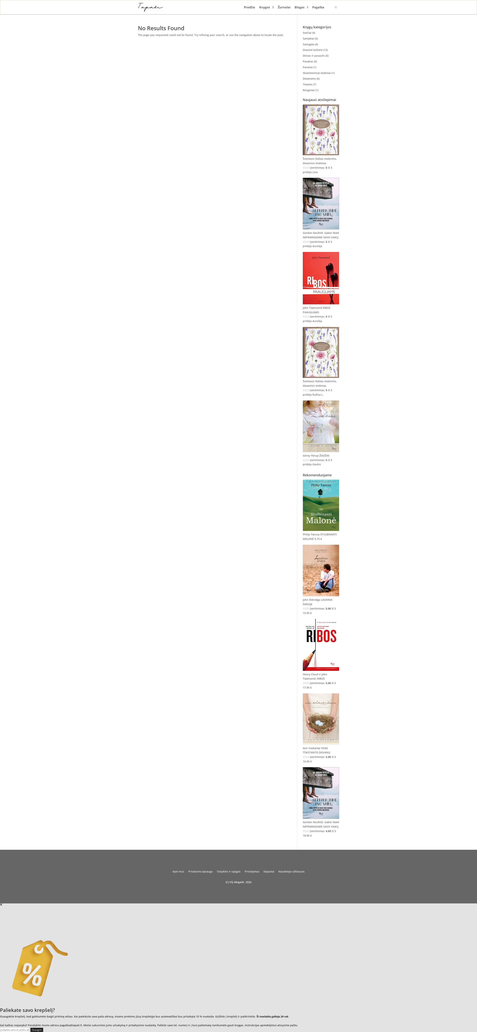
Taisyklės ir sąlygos (229, 871)
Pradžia (249, 7)
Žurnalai (284, 7)
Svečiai (307, 32)
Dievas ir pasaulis (314, 55)
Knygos (264, 7)
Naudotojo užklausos (291, 871)
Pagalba (318, 7)
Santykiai (308, 38)
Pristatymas (252, 871)
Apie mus (178, 871)
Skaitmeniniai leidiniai (317, 73)
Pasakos (308, 61)
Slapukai (268, 871)
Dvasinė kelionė (313, 50)
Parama (307, 67)
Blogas (299, 7)
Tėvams (307, 84)
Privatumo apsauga (200, 871)
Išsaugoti (37, 1029)
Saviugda (308, 44)
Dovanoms (309, 78)
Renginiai (309, 90)
